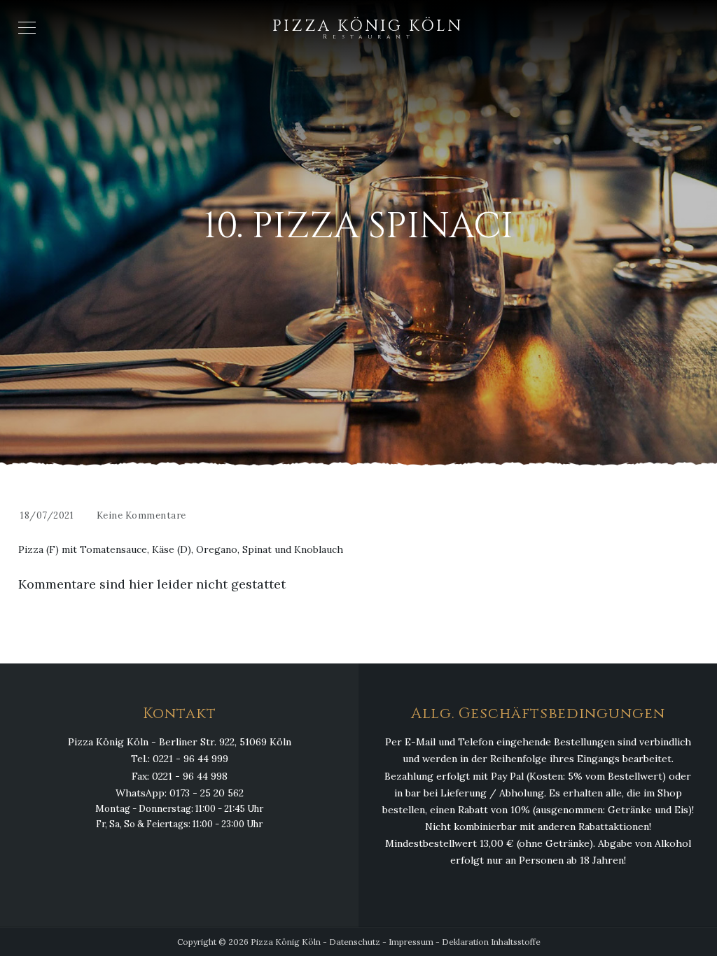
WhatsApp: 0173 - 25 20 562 (180, 793)
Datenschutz (354, 941)
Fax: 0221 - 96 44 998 (180, 776)
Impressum (411, 941)
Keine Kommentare (141, 515)
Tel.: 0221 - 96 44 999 (179, 758)
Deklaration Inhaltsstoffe (491, 941)
